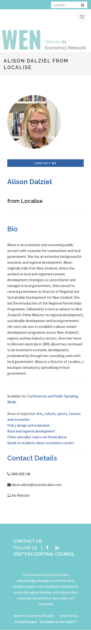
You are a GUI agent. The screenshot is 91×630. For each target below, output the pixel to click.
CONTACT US (27, 541)
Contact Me (45, 163)
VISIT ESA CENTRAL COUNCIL (44, 554)
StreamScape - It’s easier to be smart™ (45, 622)
